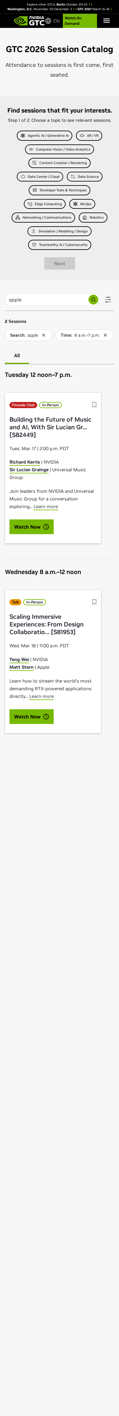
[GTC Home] (29, 20)
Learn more (46, 506)
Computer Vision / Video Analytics (63, 149)
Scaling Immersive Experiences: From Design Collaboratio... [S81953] (46, 624)
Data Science (88, 176)
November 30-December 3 (40, 9)
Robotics (97, 217)
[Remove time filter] (105, 335)
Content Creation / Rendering (63, 163)
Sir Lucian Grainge (29, 470)
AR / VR (93, 135)
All (17, 355)
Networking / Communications (47, 217)
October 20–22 (72, 4)
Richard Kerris (24, 462)
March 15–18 (94, 9)
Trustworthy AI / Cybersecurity (63, 245)
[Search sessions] (93, 299)
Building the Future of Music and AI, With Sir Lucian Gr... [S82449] (50, 427)
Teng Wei (19, 659)
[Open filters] (108, 299)
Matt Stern (21, 667)
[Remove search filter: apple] (44, 335)
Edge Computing (48, 204)
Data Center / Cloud (44, 176)
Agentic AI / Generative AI (48, 135)
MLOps (86, 204)
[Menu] (106, 21)
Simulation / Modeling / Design (63, 231)
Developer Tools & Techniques (63, 190)
